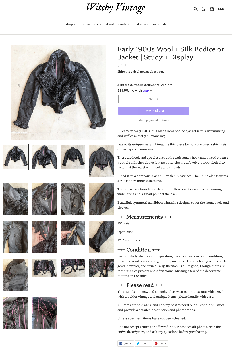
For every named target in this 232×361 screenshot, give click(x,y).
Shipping (123, 71)
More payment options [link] (153, 120)
